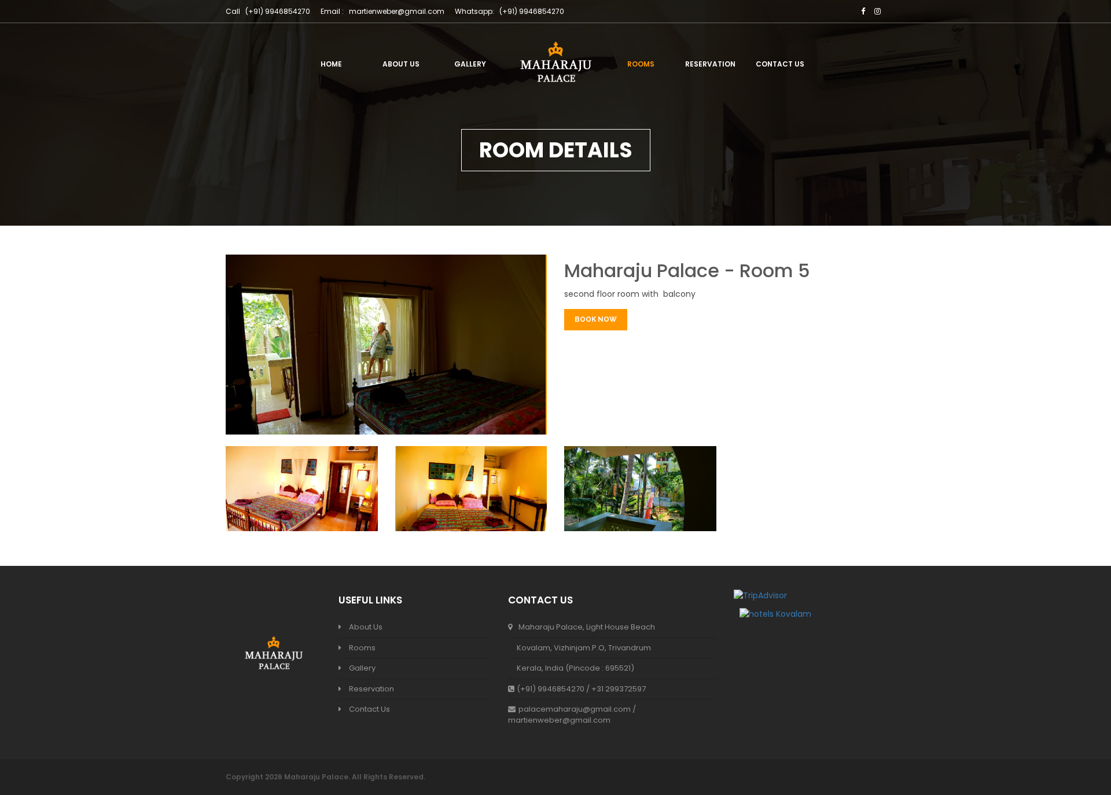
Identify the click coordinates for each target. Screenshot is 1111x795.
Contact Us (780, 64)
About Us (401, 64)
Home (331, 64)
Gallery (470, 64)
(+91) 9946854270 (531, 11)
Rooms (640, 64)
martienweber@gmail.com (396, 11)
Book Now (596, 319)
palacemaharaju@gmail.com (574, 709)
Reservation (710, 64)
